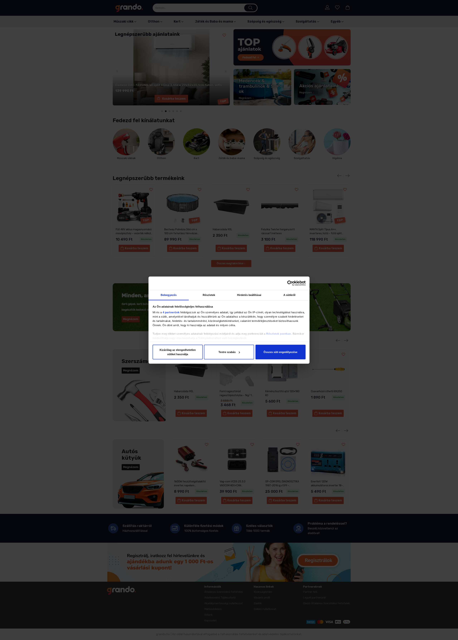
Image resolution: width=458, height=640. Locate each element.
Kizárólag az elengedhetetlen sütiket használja (178, 352)
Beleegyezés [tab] (169, 294)
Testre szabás (227, 352)
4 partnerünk (171, 312)
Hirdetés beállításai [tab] (249, 294)
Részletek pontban (278, 333)
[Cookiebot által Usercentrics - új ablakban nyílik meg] (290, 283)
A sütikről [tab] (289, 294)
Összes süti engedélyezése (280, 352)
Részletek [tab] (209, 294)
